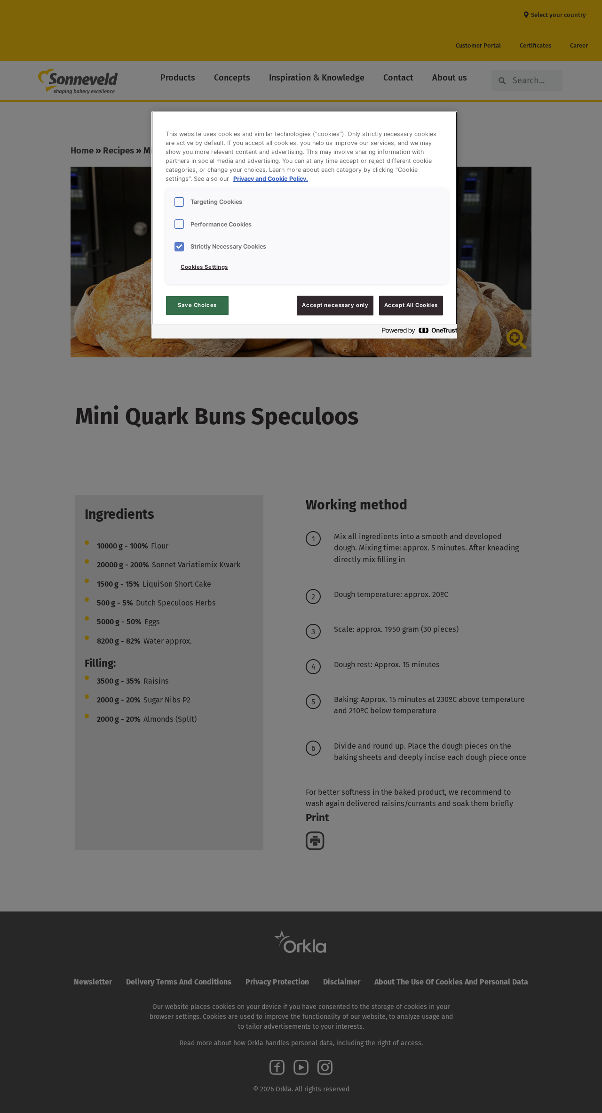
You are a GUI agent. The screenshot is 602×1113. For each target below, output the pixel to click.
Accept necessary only (335, 305)
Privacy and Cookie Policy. (270, 178)
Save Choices (197, 305)
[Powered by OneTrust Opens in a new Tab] (416, 333)
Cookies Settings (204, 267)
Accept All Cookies (411, 305)
